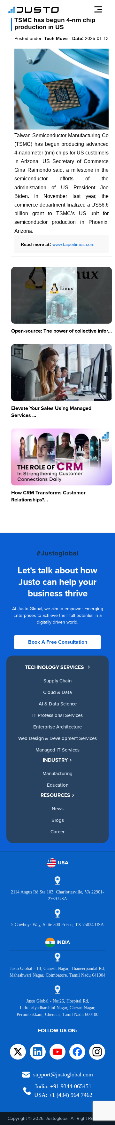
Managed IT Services (57, 749)
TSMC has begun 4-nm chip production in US (55, 23)
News (58, 808)
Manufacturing (57, 773)
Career (57, 831)
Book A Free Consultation (57, 642)
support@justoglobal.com (63, 1074)
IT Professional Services (57, 715)
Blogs (57, 820)
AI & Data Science (58, 703)
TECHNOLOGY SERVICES (54, 667)
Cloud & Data (57, 692)
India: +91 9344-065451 (63, 1086)
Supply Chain (57, 680)
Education (57, 785)
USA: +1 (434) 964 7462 (63, 1095)
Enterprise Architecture (57, 726)
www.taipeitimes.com (73, 244)
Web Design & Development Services (57, 738)
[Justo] (33, 12)
